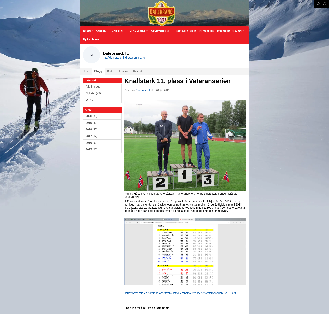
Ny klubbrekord (92, 39)
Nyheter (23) (93, 93)
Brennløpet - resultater (230, 30)
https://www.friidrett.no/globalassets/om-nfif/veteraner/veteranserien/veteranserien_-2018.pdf (180, 293)
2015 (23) (91, 149)
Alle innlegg (93, 86)
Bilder (110, 71)
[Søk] (318, 4)
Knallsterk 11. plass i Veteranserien (177, 80)
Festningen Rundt (185, 30)
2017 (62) (91, 136)
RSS (91, 99)
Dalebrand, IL (143, 90)
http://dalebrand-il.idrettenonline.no (124, 57)
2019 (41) (91, 122)
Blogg (98, 71)
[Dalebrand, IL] (164, 13)
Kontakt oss (206, 30)
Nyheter (87, 30)
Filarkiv (123, 71)
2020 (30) (91, 116)
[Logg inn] (324, 4)
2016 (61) (91, 142)
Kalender (138, 71)
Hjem (86, 71)
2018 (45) (91, 129)
